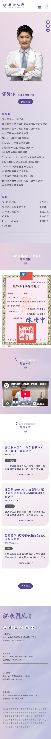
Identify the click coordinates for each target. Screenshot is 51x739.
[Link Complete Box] (25, 460)
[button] (39, 7)
